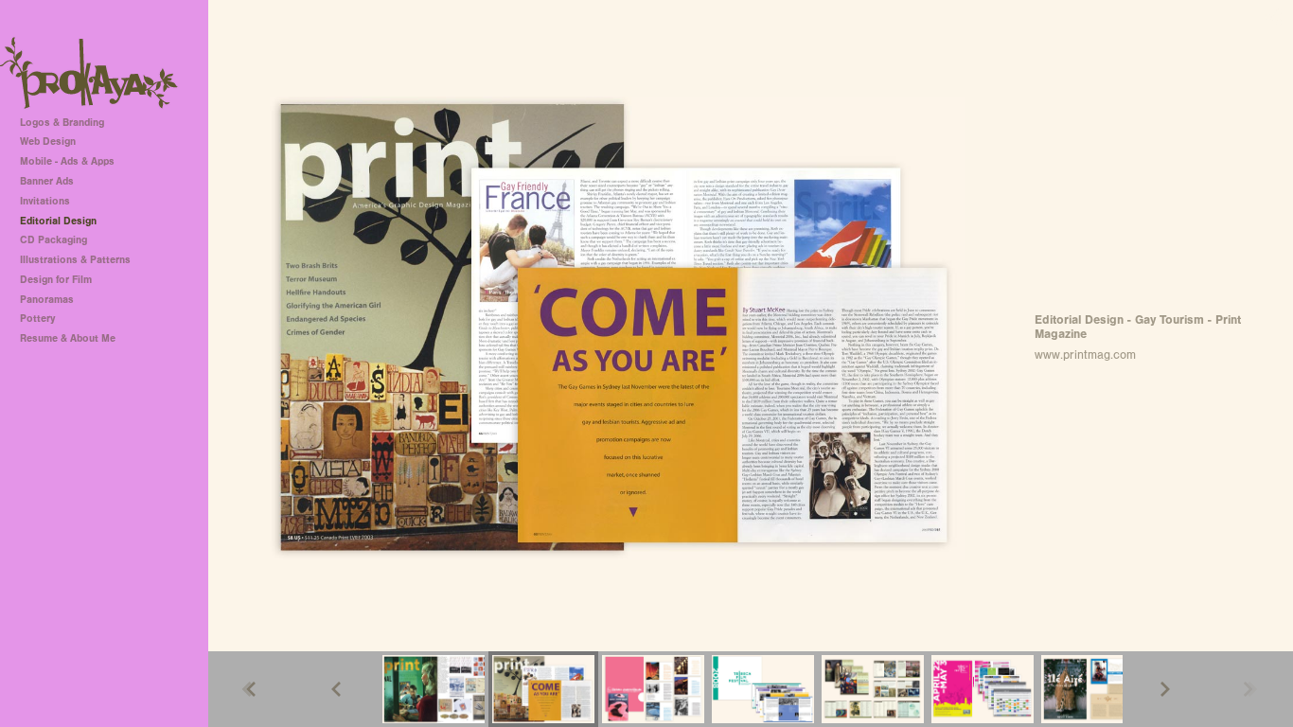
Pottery (37, 318)
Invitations (45, 201)
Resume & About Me (67, 338)
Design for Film (56, 280)
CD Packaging (53, 240)
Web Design (48, 141)
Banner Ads (47, 181)
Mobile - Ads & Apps (67, 161)
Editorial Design (58, 221)
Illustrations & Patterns (75, 260)
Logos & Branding (62, 122)
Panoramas (47, 299)
